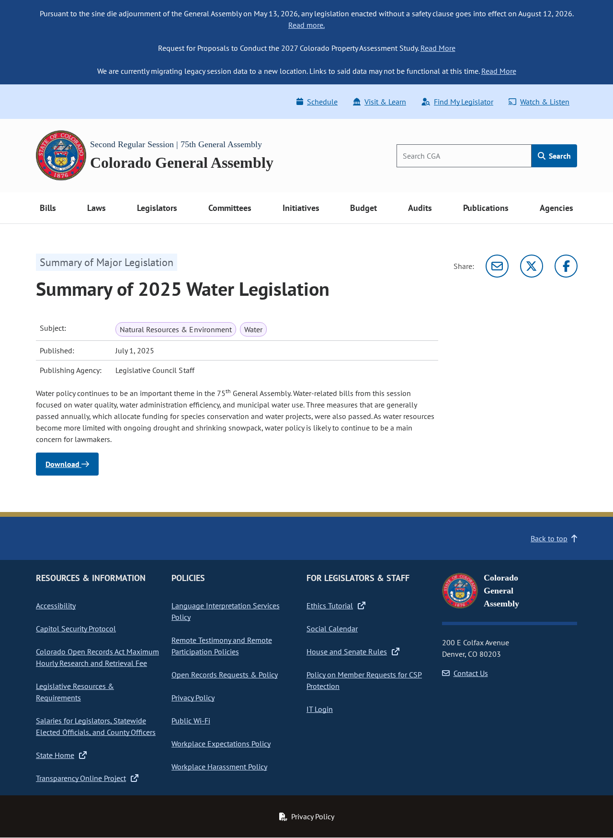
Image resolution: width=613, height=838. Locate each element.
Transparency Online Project (81, 778)
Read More (437, 48)
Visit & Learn (385, 101)
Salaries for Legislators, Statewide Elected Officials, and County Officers (96, 726)
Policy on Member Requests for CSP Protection (364, 680)
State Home (55, 755)
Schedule (322, 101)
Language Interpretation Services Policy (225, 611)
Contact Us (471, 673)
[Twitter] (531, 266)
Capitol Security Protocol (76, 628)
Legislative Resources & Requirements (75, 691)
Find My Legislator (463, 101)
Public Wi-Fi (190, 720)
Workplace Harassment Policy (219, 766)
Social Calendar (332, 628)
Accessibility (56, 605)
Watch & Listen (544, 101)
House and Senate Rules (346, 651)
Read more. (306, 25)
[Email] (497, 266)
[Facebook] (566, 266)
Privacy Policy (193, 697)
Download (63, 464)
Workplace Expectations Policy (221, 743)
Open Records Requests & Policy (224, 674)
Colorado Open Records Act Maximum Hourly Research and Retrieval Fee (97, 657)
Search (559, 156)
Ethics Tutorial (329, 605)
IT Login (319, 709)
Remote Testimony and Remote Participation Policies (221, 645)
